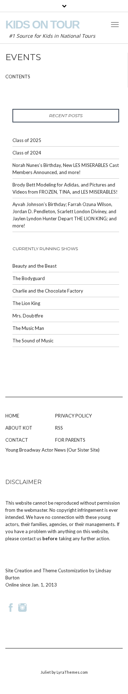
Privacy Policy (73, 416)
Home (12, 416)
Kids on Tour (42, 24)
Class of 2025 (26, 140)
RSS (59, 428)
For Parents (70, 440)
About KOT (18, 428)
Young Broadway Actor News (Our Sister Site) (52, 450)
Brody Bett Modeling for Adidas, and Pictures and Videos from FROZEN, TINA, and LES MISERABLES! (65, 188)
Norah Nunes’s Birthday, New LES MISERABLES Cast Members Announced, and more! (65, 168)
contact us (30, 538)
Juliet (46, 672)
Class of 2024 (26, 153)
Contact (16, 440)
